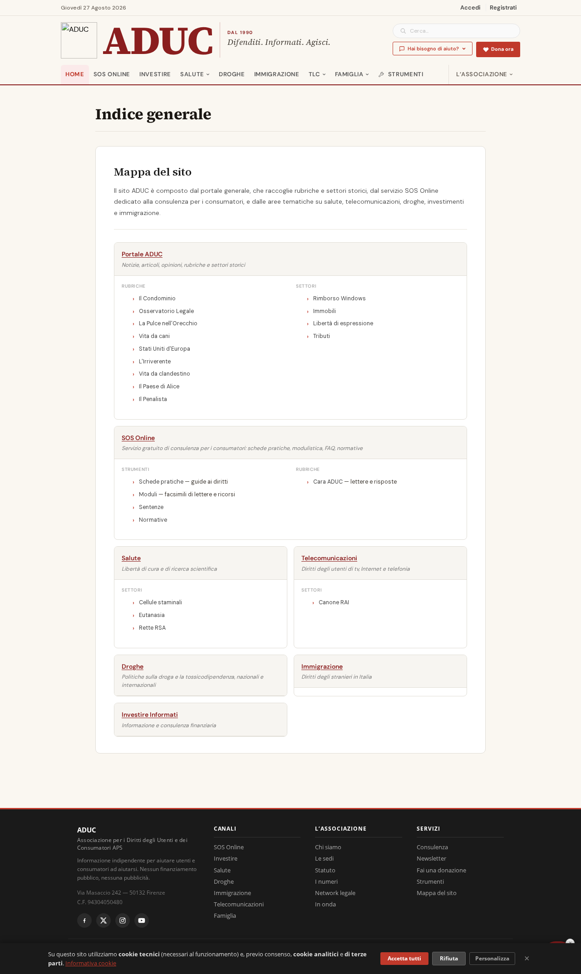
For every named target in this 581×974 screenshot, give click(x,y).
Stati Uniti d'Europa (164, 348)
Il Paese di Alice (159, 386)
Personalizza (492, 958)
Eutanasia (152, 615)
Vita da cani (154, 336)
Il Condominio (157, 298)
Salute (192, 74)
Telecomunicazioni (329, 558)
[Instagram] (122, 920)
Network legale (335, 893)
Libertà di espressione (343, 323)
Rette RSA (152, 627)
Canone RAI (334, 602)
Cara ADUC (328, 481)
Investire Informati (150, 714)
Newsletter (431, 858)
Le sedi (324, 858)
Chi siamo (328, 847)
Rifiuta (449, 958)
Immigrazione (277, 74)
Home (74, 74)
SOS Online (112, 74)
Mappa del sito (437, 893)
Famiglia (349, 74)
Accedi (470, 7)
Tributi (321, 336)
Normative (153, 520)
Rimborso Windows (339, 298)
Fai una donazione (441, 870)
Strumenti (405, 74)
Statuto (325, 870)
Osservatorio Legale (166, 311)
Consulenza (432, 847)
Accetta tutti (404, 958)
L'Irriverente (155, 361)
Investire (155, 74)
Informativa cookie (90, 963)
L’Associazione (481, 74)
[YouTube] (141, 920)
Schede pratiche (161, 481)
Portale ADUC (142, 254)
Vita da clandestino (164, 373)
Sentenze (151, 507)
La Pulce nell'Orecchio (168, 323)
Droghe (232, 74)
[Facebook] (84, 920)
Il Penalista (153, 399)
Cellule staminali (160, 602)
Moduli (148, 494)
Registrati (503, 7)
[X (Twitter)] (103, 920)
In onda (325, 904)
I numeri (326, 881)
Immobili (324, 311)
